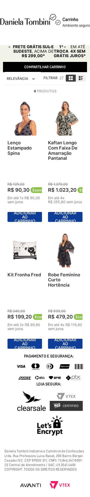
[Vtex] (60, 485)
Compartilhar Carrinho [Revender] (45, 67)
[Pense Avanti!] (30, 485)
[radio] (71, 78)
